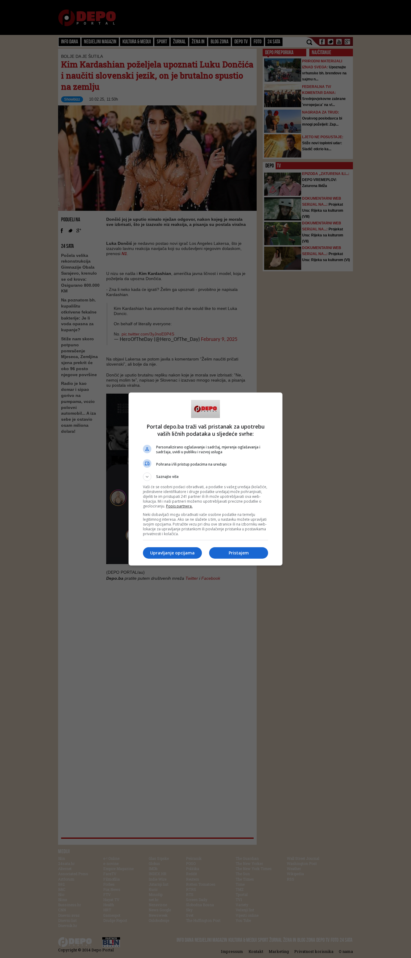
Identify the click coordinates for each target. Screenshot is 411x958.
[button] (205, 477)
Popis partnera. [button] (179, 506)
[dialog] (205, 479)
